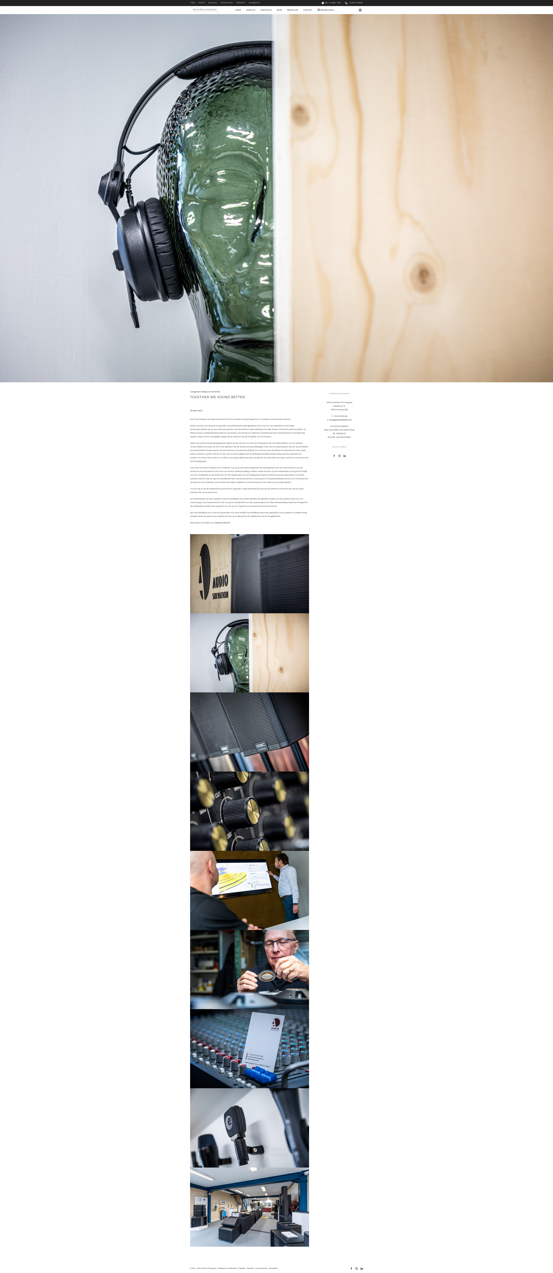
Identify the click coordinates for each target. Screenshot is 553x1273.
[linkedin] (344, 456)
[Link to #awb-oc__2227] (360, 10)
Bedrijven (206, 392)
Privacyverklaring (261, 1268)
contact (221, 516)
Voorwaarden (273, 1268)
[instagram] (339, 456)
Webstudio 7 (233, 1268)
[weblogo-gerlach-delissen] (205, 7)
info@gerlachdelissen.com (340, 420)
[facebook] (334, 456)
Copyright (242, 1268)
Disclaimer (250, 1268)
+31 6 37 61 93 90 (340, 416)
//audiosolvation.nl (222, 522)
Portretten (215, 392)
